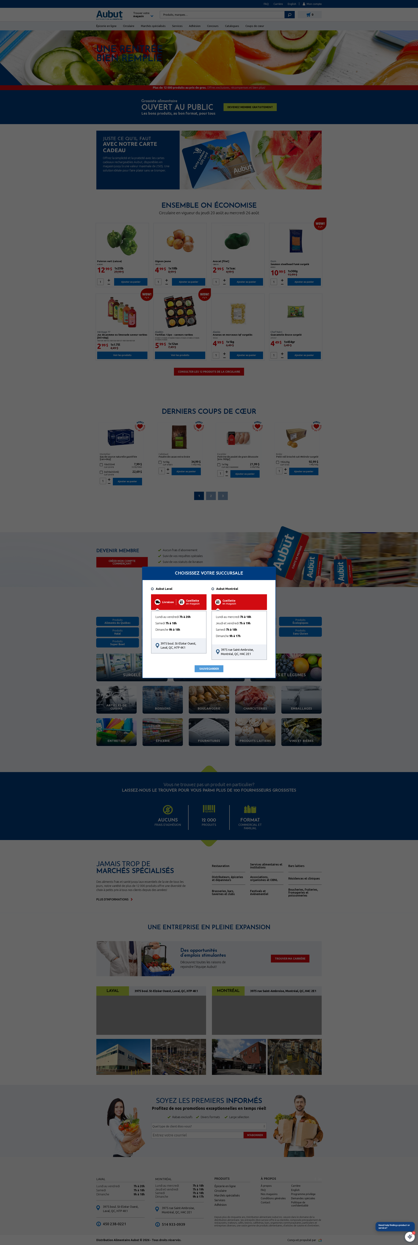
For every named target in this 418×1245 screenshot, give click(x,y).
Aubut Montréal (227, 588)
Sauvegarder (209, 668)
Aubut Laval (164, 588)
